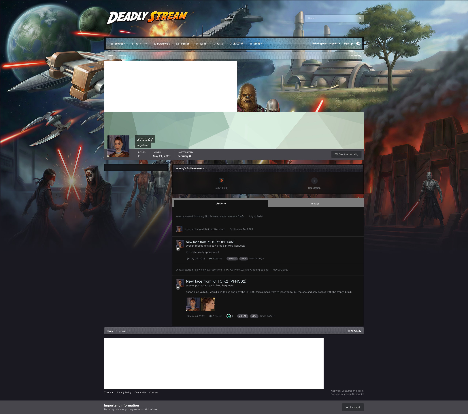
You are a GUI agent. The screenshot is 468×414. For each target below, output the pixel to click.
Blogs (202, 43)
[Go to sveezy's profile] (179, 229)
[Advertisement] (170, 86)
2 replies (217, 258)
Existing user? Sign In (325, 43)
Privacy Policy (123, 392)
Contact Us (140, 392)
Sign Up (348, 43)
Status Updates (344, 18)
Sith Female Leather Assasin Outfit (225, 216)
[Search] (360, 18)
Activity (140, 43)
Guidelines (151, 409)
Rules (219, 43)
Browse (118, 43)
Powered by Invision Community (347, 394)
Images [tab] (315, 203)
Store (256, 43)
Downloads (163, 43)
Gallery (184, 43)
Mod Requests (236, 245)
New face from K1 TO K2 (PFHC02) (210, 242)
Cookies (153, 392)
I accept (354, 407)
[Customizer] (358, 43)
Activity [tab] (221, 203)
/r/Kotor (238, 43)
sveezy (180, 216)
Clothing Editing (259, 269)
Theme (108, 392)
